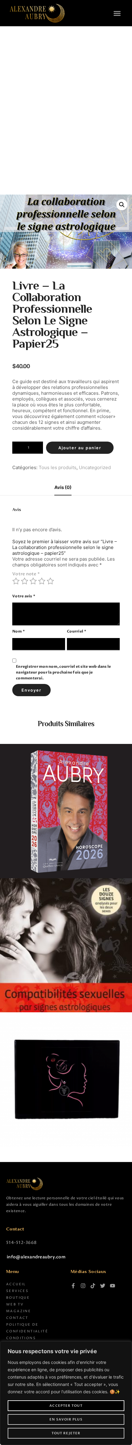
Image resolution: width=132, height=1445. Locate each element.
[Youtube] (112, 1285)
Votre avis (23, 596)
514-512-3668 (21, 1242)
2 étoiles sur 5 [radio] (24, 581)
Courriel (77, 631)
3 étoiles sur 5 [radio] (33, 581)
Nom (18, 631)
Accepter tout (65, 1405)
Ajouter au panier (79, 447)
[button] (117, 13)
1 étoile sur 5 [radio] (16, 581)
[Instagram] (83, 1285)
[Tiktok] (92, 1285)
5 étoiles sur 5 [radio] (50, 581)
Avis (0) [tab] (63, 487)
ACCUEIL (16, 1284)
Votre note (26, 574)
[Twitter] (102, 1285)
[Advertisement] (66, 95)
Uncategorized (95, 467)
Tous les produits (57, 467)
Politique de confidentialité (27, 1328)
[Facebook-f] (73, 1285)
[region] (66, 1393)
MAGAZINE (18, 1311)
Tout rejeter (66, 1433)
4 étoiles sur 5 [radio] (41, 581)
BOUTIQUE (18, 1297)
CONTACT (17, 1318)
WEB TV (15, 1304)
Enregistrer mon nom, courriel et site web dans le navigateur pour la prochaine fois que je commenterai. (63, 672)
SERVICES (17, 1291)
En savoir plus (65, 1419)
